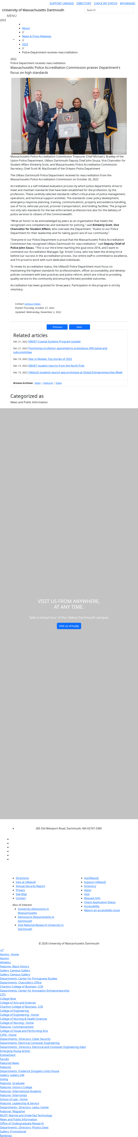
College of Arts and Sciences (18, 1002)
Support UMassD (62, 3)
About (26, 28)
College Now (8, 998)
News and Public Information (18, 1119)
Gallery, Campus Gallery (15, 970)
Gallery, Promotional (13, 1131)
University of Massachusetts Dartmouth (66, 822)
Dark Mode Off (69, 938)
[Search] (130, 10)
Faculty (4, 1059)
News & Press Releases (36, 36)
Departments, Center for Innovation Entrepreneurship (34, 990)
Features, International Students (20, 1091)
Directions (22, 878)
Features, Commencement (17, 1027)
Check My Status (105, 3)
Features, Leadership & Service (19, 1103)
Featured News (9, 1063)
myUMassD (127, 3)
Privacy (20, 890)
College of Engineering (14, 1011)
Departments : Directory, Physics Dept (24, 1127)
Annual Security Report (30, 886)
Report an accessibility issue (102, 910)
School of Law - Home (14, 1099)
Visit (87, 894)
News (37, 383)
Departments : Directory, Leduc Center (24, 1107)
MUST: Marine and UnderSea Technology (26, 1115)
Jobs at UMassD (26, 882)
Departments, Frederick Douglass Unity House (29, 1071)
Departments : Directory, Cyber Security (25, 1039)
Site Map (21, 894)
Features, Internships (13, 1095)
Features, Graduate (12, 1083)
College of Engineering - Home (19, 1015)
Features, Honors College (16, 1087)
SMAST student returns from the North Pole (56, 365)
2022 (25, 44)
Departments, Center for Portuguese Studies (28, 978)
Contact (21, 898)
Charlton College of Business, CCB (21, 986)
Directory (84, 3)
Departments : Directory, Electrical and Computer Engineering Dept (43, 1047)
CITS (3, 994)
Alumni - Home (9, 954)
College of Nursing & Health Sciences (23, 1019)
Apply (87, 890)
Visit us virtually (69, 626)
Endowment (7, 1055)
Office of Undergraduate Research (22, 1123)
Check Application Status (100, 902)
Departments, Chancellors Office (21, 982)
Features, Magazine (12, 1111)
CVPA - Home (8, 1035)
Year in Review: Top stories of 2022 (50, 359)
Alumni (4, 958)
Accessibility (91, 906)
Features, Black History (14, 966)
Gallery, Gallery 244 (12, 1075)
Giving (4, 1079)
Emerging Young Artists (15, 1051)
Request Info (92, 898)
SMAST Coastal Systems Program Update (54, 341)
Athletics (5, 962)
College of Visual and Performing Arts (24, 1031)
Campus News (32, 303)
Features (48, 383)
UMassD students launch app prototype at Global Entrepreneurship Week (75, 372)
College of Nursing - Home (17, 1023)
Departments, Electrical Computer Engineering (30, 1043)
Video (59, 383)
